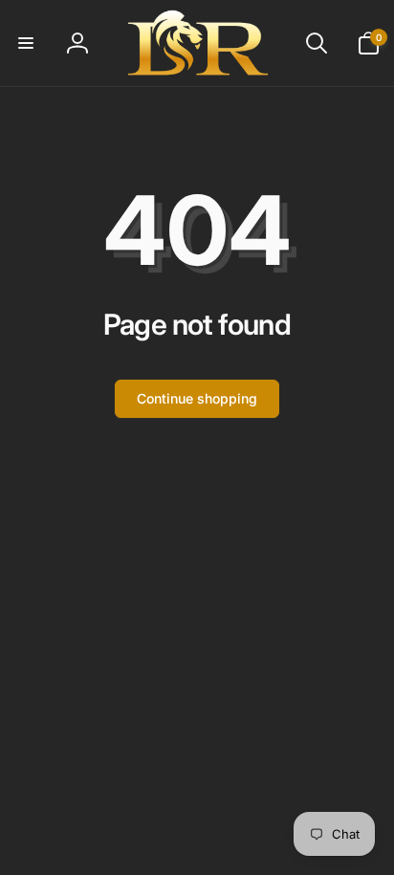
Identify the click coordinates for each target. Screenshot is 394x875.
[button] (26, 43)
